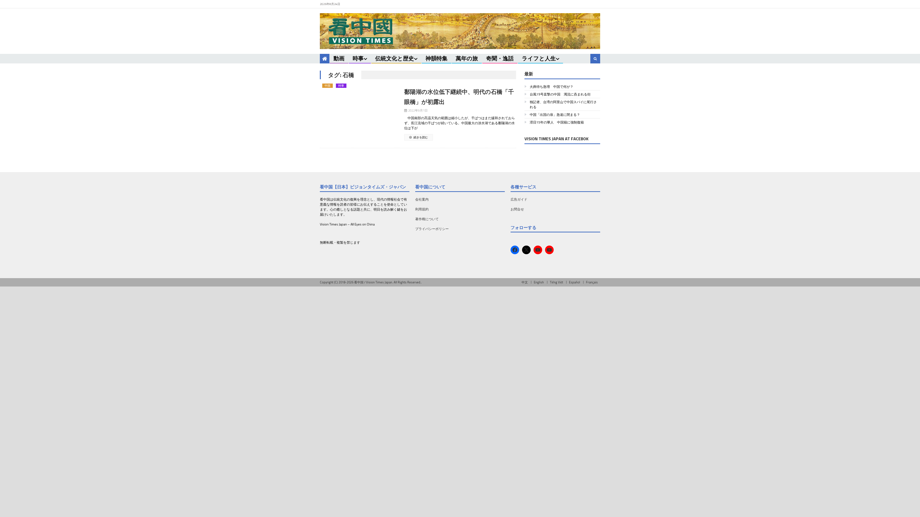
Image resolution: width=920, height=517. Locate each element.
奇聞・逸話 (500, 58)
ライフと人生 (539, 58)
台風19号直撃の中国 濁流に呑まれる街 (560, 94)
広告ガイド (519, 199)
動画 (339, 58)
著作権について (427, 218)
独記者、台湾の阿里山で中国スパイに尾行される (563, 104)
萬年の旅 (467, 58)
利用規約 (422, 209)
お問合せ (517, 209)
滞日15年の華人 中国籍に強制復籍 (557, 122)
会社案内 (422, 199)
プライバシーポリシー (432, 228)
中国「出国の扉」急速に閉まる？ (555, 114)
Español (574, 282)
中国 (327, 86)
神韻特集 (437, 58)
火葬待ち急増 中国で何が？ (551, 86)
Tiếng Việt (556, 282)
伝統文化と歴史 (394, 58)
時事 (358, 58)
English (539, 282)
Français (592, 282)
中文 (525, 282)
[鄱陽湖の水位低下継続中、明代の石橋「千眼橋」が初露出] (359, 88)
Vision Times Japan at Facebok (556, 138)
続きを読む (420, 137)
